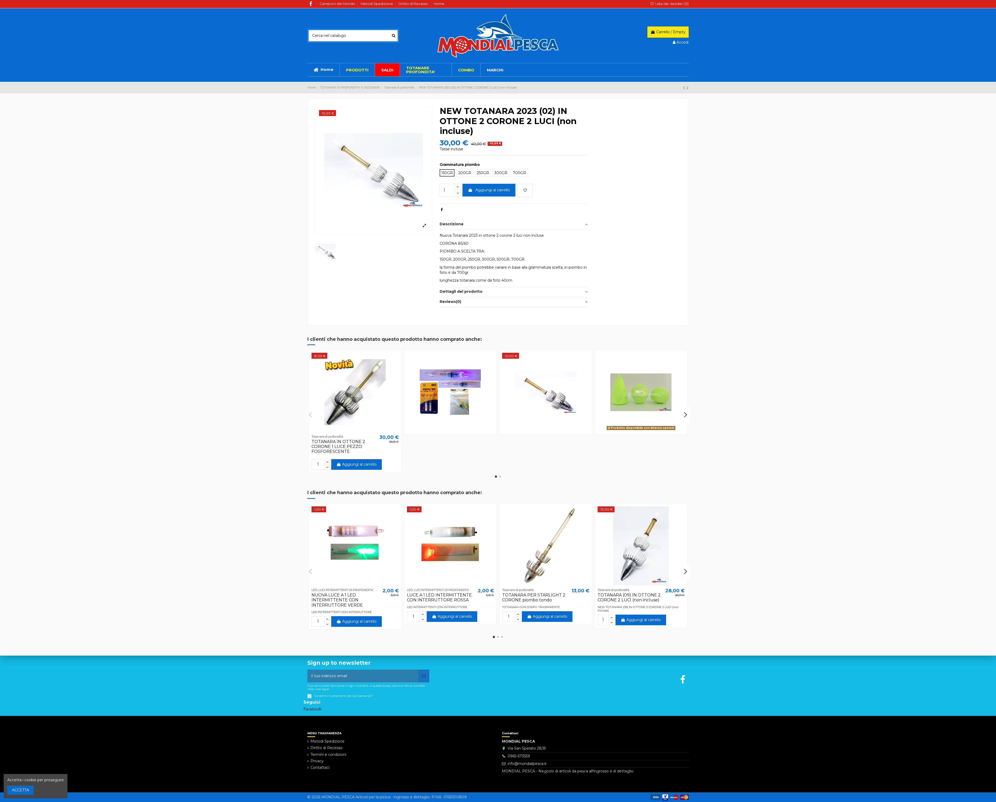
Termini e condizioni (328, 754)
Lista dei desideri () (671, 4)
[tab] (513, 224)
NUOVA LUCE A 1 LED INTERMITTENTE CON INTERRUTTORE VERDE (337, 600)
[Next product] (688, 87)
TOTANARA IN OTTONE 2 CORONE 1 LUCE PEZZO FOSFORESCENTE (338, 446)
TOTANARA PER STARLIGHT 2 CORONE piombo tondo (533, 597)
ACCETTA (20, 790)
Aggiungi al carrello (492, 190)
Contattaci (319, 767)
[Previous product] (685, 87)
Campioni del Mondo (338, 4)
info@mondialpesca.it (527, 763)
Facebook (312, 709)
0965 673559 (519, 756)
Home (439, 4)
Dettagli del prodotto (461, 291)
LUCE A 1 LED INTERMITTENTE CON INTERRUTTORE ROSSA (439, 597)
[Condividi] (442, 209)
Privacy (317, 761)
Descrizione (452, 224)
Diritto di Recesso (413, 4)
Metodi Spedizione (377, 4)
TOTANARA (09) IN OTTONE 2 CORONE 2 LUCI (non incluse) (629, 597)
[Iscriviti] (423, 676)
